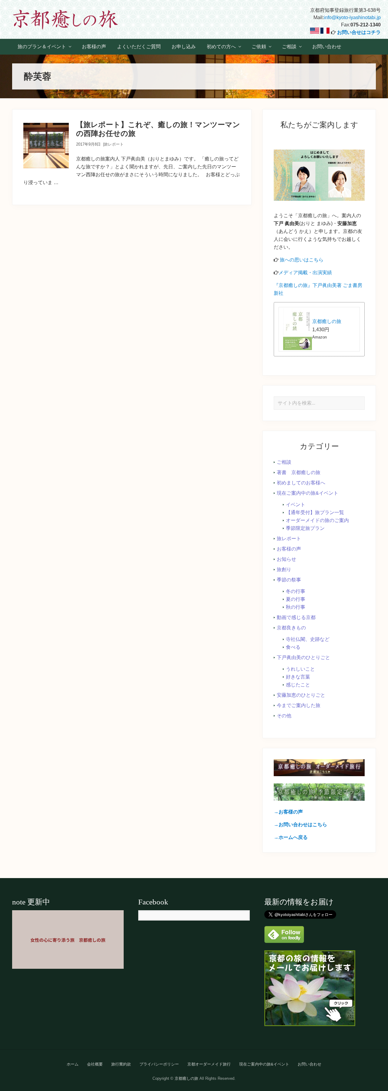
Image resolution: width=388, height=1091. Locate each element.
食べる (293, 647)
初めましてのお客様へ (301, 482)
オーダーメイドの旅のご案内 (317, 520)
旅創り (284, 569)
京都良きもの (291, 627)
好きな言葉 (298, 676)
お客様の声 (289, 548)
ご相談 (284, 462)
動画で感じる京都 (296, 617)
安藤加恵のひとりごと (301, 695)
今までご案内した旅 (298, 705)
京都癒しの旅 (326, 321)
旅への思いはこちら (301, 259)
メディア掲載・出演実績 (305, 272)
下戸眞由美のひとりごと (303, 657)
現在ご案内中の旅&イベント (307, 493)
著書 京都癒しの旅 (298, 472)
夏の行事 (295, 599)
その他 (284, 715)
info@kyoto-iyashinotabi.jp (352, 17)
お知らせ (286, 559)
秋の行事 (295, 607)
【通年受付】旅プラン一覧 (315, 512)
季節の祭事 (289, 579)
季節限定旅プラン (305, 528)
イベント (295, 504)
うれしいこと (300, 669)
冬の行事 (295, 591)
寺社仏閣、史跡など (307, 639)
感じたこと (298, 684)
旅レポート (114, 144)
